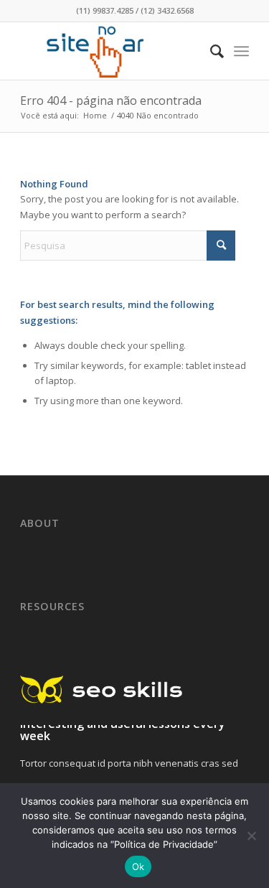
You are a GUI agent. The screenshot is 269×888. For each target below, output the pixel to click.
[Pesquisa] (210, 51)
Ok (138, 866)
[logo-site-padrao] (111, 51)
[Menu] (241, 51)
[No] (251, 835)
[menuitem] (210, 51)
